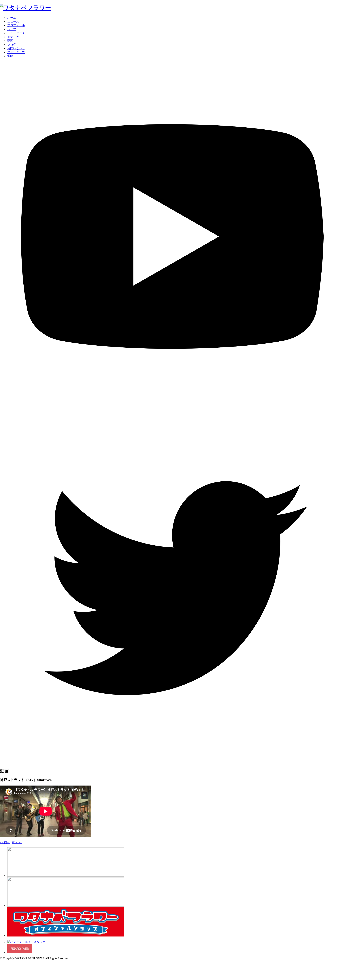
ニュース (13, 21)
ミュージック (16, 33)
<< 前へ (5, 842)
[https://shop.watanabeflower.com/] (65, 935)
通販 (10, 56)
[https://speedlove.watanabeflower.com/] (65, 905)
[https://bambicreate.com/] (26, 941)
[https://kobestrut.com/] (65, 875)
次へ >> (17, 842)
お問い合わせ (16, 48)
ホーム (11, 17)
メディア (13, 36)
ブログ (11, 44)
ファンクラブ (16, 52)
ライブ (11, 29)
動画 (10, 40)
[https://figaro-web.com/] (19, 952)
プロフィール (16, 25)
